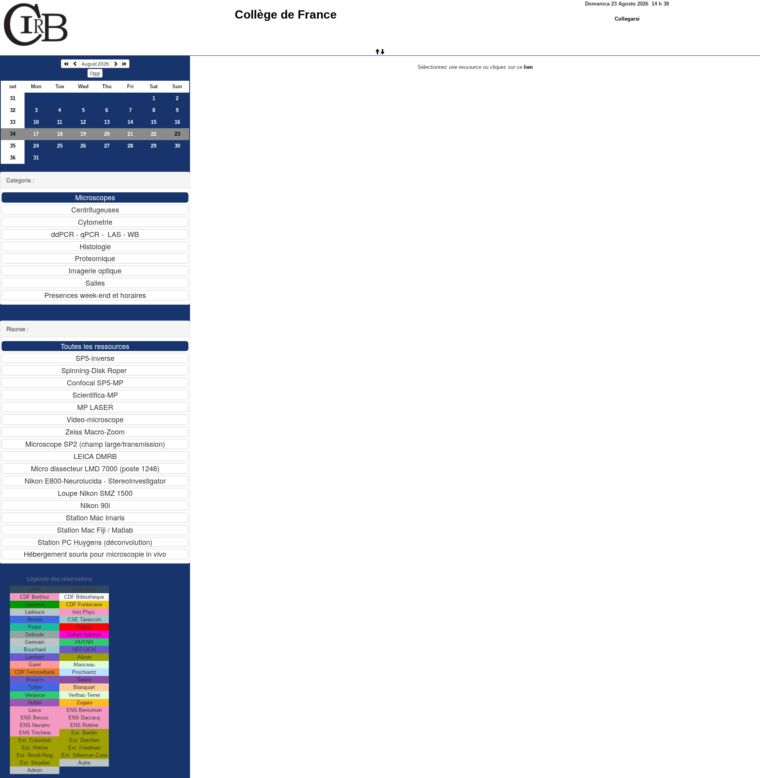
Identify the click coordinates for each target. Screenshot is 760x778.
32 (12, 110)
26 (83, 146)
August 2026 (95, 63)
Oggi (95, 73)
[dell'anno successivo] (124, 63)
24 (36, 146)
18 (60, 134)
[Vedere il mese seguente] (115, 63)
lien (528, 67)
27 (107, 146)
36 (12, 158)
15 (153, 122)
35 (12, 146)
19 (83, 134)
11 (59, 122)
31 (12, 98)
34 (12, 134)
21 (130, 134)
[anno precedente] (65, 63)
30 (177, 146)
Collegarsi (627, 19)
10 (36, 122)
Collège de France (286, 14)
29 (153, 146)
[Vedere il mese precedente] (75, 63)
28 (130, 146)
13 (107, 122)
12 (83, 122)
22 (153, 134)
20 (107, 134)
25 (60, 146)
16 (177, 122)
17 (36, 134)
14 (130, 122)
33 (12, 122)
